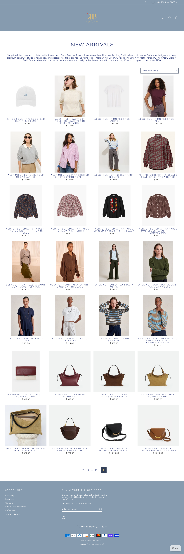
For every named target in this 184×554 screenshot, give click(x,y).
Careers (9, 503)
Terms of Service (13, 514)
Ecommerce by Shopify (96, 544)
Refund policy (11, 510)
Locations (9, 499)
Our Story (9, 495)
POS (81, 544)
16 (96, 470)
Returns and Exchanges (16, 506)
